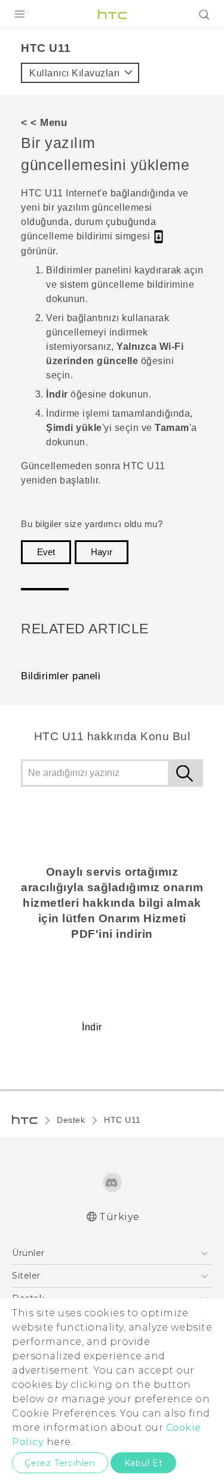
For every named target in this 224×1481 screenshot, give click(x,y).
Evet (46, 552)
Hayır (101, 552)
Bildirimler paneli (60, 676)
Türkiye (119, 1217)
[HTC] (112, 14)
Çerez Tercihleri (60, 1463)
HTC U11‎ (122, 1120)
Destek (71, 1120)
